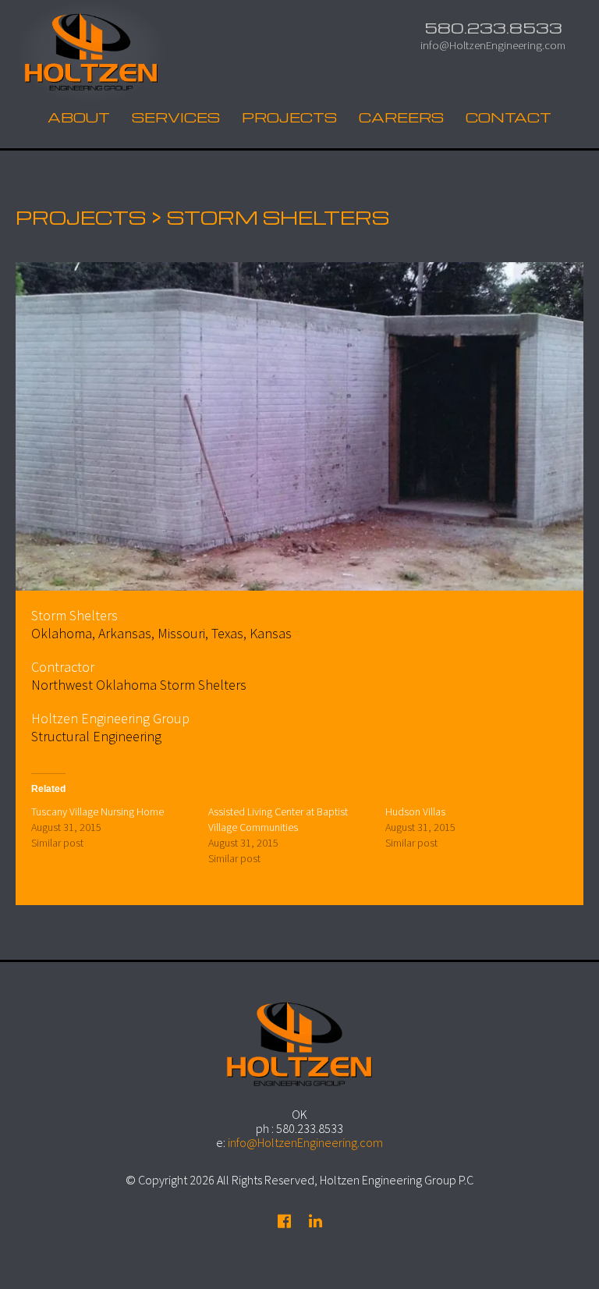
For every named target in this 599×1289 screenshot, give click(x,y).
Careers (401, 117)
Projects (289, 117)
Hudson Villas (415, 811)
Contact (508, 117)
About (79, 117)
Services (176, 117)
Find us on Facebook (284, 1221)
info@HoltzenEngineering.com (492, 44)
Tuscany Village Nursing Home (97, 811)
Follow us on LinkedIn (315, 1221)
